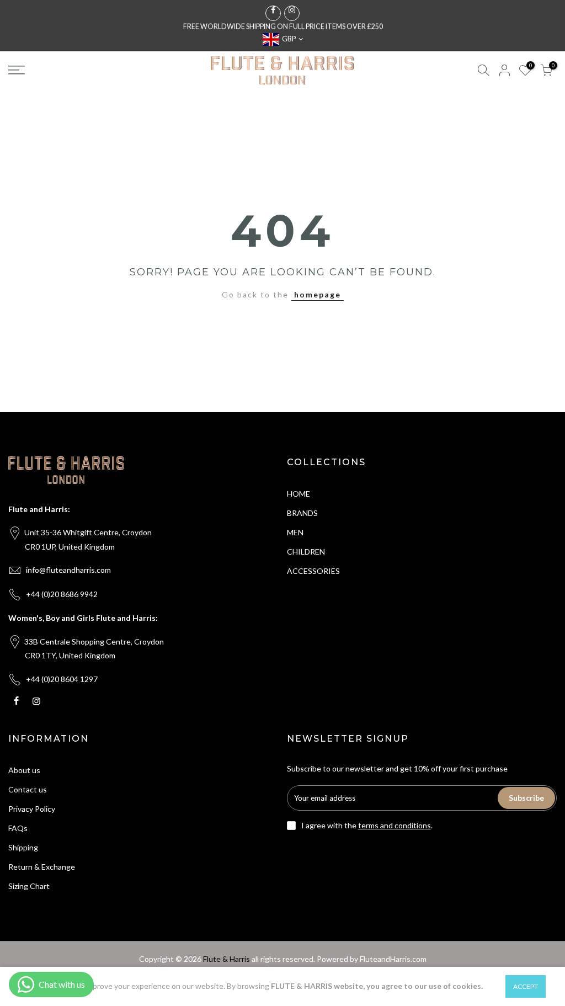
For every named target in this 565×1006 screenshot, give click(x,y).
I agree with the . (367, 825)
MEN (295, 532)
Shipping (23, 847)
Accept (525, 986)
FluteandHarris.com (393, 959)
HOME (298, 493)
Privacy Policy (31, 808)
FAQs (18, 828)
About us (24, 770)
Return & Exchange (41, 866)
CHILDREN (306, 551)
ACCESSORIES (313, 571)
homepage (317, 294)
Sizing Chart (29, 886)
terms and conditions (394, 825)
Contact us (27, 789)
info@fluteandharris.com (68, 569)
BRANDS (302, 513)
